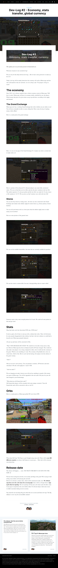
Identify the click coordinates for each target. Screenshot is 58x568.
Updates (31, 1)
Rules (46, 1)
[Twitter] (52, 2)
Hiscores (39, 1)
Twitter (54, 555)
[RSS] (54, 2)
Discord (17, 1)
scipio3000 (31, 504)
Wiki (43, 1)
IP (20, 1)
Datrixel (26, 504)
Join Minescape (25, 1)
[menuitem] (8, 2)
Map (35, 1)
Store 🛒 (12, 1)
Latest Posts (50, 555)
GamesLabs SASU (5, 555)
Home (8, 1)
